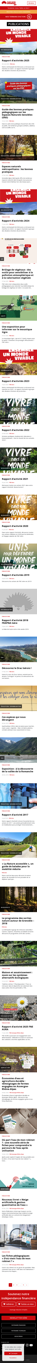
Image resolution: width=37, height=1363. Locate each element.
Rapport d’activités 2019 (15, 574)
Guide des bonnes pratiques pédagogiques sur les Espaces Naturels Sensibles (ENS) (17, 113)
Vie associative (6, 50)
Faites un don (27, 1304)
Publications (6, 56)
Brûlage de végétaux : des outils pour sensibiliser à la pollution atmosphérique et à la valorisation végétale (17, 273)
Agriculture (5, 1068)
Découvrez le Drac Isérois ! (16, 668)
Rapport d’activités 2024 (15, 220)
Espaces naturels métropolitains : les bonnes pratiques (17, 169)
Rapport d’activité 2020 (15, 525)
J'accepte (14, 1353)
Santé (3, 316)
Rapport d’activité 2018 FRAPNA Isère (15, 621)
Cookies (27, 1360)
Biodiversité (5, 468)
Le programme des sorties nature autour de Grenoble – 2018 (18, 920)
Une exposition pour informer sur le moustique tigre (17, 329)
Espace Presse (18, 1336)
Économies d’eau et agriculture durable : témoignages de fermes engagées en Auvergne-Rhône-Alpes (15, 1084)
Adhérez (10, 1304)
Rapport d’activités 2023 (15, 381)
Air (2, 259)
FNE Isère (12, 64)
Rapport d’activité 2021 (15, 478)
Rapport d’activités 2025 (15, 60)
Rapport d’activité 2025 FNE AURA (17, 1028)
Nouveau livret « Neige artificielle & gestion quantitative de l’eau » (15, 1202)
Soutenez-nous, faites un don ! (18, 8)
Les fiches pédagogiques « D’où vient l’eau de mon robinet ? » (16, 1258)
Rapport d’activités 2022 (15, 430)
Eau (2, 657)
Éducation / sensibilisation (11, 99)
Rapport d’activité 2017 (15, 814)
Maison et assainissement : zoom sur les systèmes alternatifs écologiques (17, 975)
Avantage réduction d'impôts (18, 1310)
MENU (32, 3)
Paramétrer (13, 1358)
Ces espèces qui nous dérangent (14, 718)
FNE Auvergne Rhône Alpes (16, 1033)
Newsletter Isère (18, 1318)
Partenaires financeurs (18, 1325)
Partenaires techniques (18, 1331)
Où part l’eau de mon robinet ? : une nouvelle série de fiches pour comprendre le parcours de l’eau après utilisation (18, 1145)
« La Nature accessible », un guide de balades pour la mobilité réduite (17, 866)
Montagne (5, 1189)
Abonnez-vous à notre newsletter (18, 12)
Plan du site (5, 1342)
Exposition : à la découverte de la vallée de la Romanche (17, 770)
